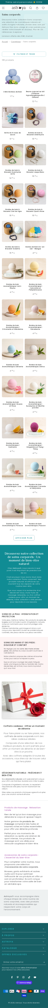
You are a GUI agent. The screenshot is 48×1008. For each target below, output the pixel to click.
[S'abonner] (44, 962)
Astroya (18, 1003)
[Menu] (3, 8)
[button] (30, 8)
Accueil (5, 42)
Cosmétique (16, 42)
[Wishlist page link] (43, 8)
